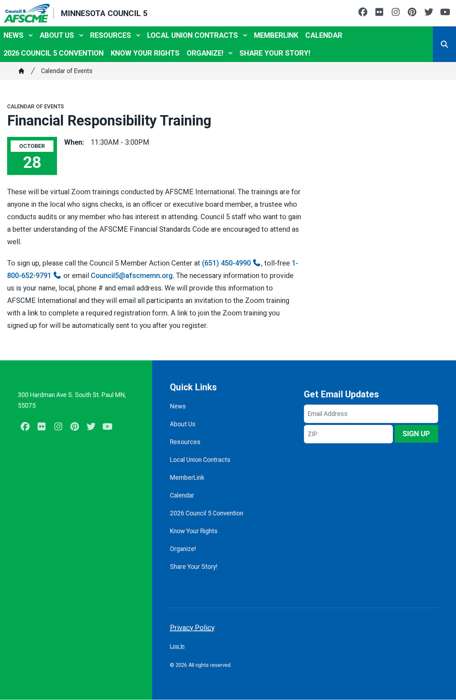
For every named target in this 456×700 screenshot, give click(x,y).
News (14, 35)
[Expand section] (30, 35)
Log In (177, 646)
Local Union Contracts (192, 35)
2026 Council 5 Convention (54, 53)
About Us (57, 35)
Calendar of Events (67, 70)
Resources (110, 35)
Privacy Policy (192, 627)
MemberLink (276, 35)
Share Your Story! (274, 53)
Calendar (323, 35)
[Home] (21, 70)
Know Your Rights (145, 53)
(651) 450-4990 (226, 263)
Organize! (205, 53)
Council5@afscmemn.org (132, 275)
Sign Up (416, 433)
